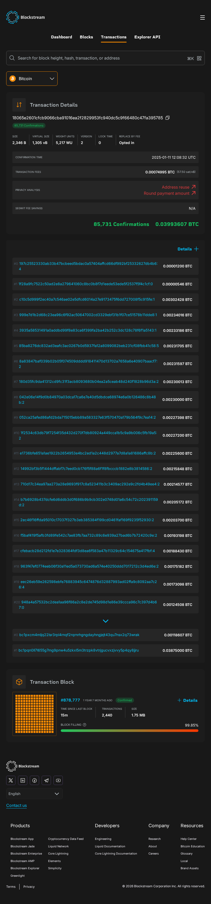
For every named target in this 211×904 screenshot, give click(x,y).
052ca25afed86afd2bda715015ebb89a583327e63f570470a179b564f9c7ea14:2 (87, 417)
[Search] (12, 58)
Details (190, 700)
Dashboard (61, 37)
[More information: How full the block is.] (84, 724)
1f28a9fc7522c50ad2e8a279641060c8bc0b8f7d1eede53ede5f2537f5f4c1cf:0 (86, 284)
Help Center (189, 839)
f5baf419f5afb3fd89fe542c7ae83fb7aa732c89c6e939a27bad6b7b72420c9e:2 (89, 535)
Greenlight (18, 875)
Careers (153, 853)
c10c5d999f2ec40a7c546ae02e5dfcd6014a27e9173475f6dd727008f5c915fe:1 (87, 299)
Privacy (29, 887)
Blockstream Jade (22, 846)
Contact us (16, 805)
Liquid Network (58, 846)
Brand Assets (190, 868)
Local (184, 861)
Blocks (86, 37)
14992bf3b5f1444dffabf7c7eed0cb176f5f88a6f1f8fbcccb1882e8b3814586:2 (86, 468)
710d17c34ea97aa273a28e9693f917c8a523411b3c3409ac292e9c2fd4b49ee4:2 (90, 484)
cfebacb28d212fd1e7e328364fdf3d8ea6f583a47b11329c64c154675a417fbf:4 (87, 550)
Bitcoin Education (193, 846)
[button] (188, 249)
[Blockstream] (22, 766)
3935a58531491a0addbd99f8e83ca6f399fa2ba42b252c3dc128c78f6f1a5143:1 (87, 330)
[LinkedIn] (22, 780)
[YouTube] (58, 780)
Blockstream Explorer (25, 868)
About (152, 846)
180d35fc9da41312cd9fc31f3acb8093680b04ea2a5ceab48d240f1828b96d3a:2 (89, 381)
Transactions (114, 37)
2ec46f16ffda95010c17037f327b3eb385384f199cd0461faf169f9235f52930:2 (87, 520)
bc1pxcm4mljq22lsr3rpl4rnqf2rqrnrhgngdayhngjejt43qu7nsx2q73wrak (79, 634)
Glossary (186, 853)
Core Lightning (58, 853)
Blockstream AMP (22, 861)
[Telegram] (46, 780)
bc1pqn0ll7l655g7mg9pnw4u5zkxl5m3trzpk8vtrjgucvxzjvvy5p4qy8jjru (79, 650)
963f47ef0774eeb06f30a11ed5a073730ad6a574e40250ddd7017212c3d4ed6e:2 (90, 566)
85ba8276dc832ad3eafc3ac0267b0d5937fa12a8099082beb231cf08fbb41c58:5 (89, 345)
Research (154, 839)
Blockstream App (22, 839)
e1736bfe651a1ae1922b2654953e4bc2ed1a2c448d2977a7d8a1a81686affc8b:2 (88, 453)
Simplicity (54, 868)
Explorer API (147, 37)
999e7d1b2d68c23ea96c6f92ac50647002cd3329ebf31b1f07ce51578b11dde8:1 (88, 314)
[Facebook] (34, 780)
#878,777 (70, 700)
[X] (10, 780)
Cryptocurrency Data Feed (66, 839)
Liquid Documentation (110, 846)
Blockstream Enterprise (26, 853)
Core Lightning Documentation (116, 853)
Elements (54, 861)
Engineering (103, 839)
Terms (10, 887)
